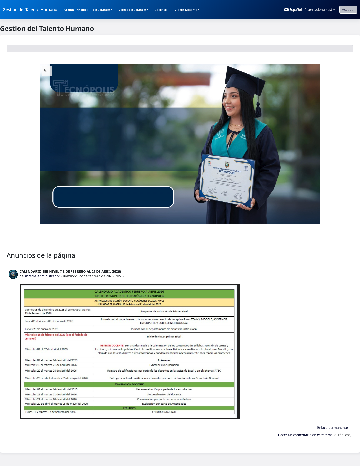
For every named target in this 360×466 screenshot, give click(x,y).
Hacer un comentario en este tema (306, 435)
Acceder (348, 9)
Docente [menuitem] (161, 10)
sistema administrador (42, 276)
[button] (310, 10)
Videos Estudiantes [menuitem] (132, 10)
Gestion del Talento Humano (29, 9)
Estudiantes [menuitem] (101, 10)
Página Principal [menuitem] (75, 10)
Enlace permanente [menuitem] (332, 427)
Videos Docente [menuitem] (186, 10)
